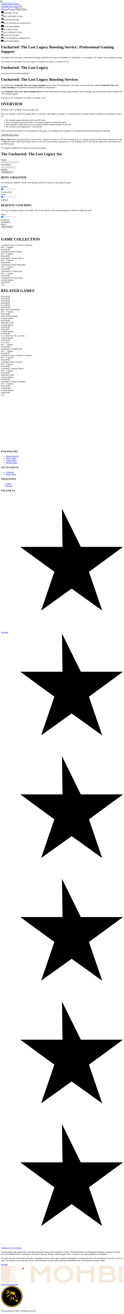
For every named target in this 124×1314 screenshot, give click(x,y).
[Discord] (62, 498)
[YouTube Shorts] (62, 505)
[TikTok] (62, 507)
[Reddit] (62, 500)
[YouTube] (62, 502)
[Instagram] (62, 510)
